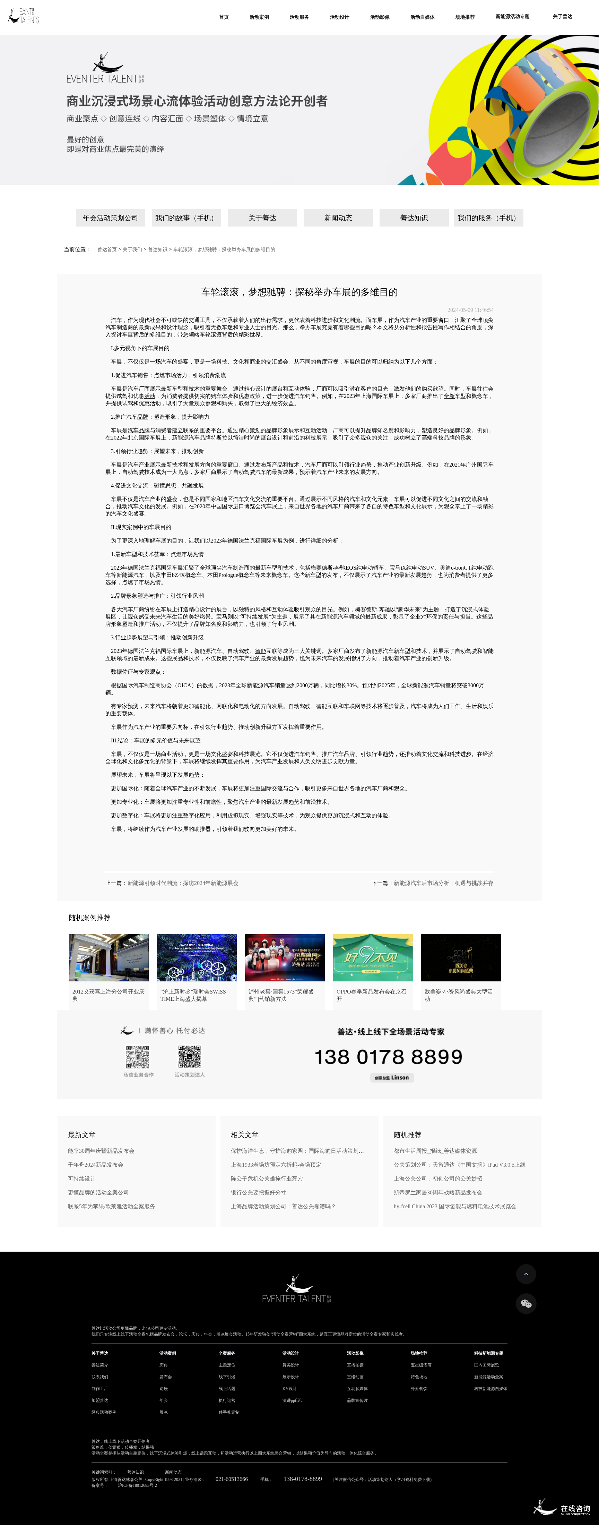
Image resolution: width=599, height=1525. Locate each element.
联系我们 (100, 1376)
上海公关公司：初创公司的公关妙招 (438, 1179)
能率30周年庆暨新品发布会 (101, 1151)
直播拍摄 (355, 1365)
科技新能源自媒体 (490, 1388)
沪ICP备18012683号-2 (137, 1485)
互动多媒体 (357, 1388)
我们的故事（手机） (186, 218)
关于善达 (262, 218)
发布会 (165, 1376)
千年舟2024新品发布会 (95, 1165)
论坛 (163, 1388)
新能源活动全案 (488, 1376)
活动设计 (291, 1353)
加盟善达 (100, 1400)
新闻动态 (338, 218)
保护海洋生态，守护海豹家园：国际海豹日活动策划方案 (300, 1151)
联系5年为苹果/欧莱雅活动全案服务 (111, 1206)
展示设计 (291, 1376)
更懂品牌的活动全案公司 (98, 1192)
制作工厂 (100, 1388)
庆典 (163, 1365)
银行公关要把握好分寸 (258, 1192)
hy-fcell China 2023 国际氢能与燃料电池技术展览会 (455, 1206)
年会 (163, 1400)
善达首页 (107, 249)
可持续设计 (82, 1179)
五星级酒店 (421, 1365)
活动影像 (355, 1353)
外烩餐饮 (419, 1388)
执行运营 (227, 1400)
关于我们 (132, 249)
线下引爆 (227, 1376)
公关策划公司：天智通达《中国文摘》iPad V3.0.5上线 (460, 1165)
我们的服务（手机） (489, 218)
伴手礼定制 (229, 1412)
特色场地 (419, 1376)
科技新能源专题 (488, 1353)
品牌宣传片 (357, 1400)
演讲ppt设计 (293, 1400)
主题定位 (227, 1365)
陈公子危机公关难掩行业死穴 (267, 1179)
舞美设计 (291, 1365)
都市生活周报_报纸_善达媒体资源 (435, 1151)
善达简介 (100, 1365)
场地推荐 (419, 1353)
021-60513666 (232, 1479)
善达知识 (414, 218)
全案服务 (227, 1353)
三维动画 (355, 1376)
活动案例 (167, 1353)
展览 (163, 1412)
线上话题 (227, 1388)
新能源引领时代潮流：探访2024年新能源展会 (183, 883)
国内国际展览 (486, 1365)
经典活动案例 (104, 1412)
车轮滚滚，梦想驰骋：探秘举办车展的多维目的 (224, 249)
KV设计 (290, 1388)
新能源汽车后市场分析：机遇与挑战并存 (444, 883)
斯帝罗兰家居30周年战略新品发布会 (438, 1192)
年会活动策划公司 (110, 218)
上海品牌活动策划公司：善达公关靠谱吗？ (283, 1206)
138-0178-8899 (303, 1478)
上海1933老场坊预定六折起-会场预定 (276, 1165)
